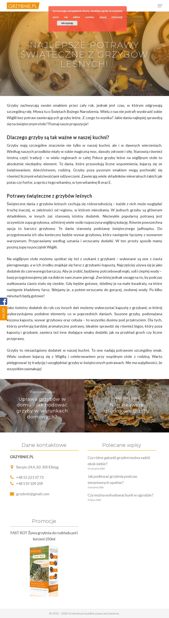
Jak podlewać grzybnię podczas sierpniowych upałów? (112, 479)
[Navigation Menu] (160, 6)
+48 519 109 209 (29, 483)
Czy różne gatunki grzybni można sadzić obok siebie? (119, 460)
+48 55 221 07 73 (29, 477)
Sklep (3, 313)
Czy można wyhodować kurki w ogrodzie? (120, 495)
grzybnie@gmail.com (32, 494)
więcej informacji (111, 17)
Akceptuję (67, 23)
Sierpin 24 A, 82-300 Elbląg (37, 467)
